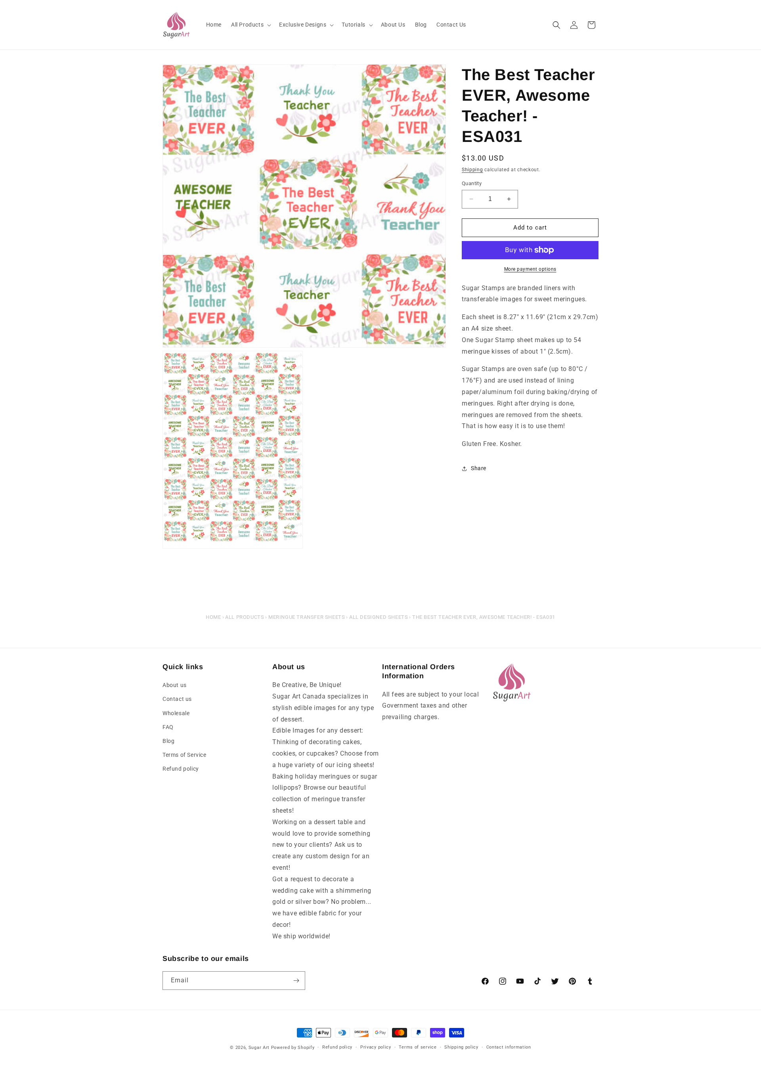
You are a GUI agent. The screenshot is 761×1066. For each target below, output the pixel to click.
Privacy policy (375, 1047)
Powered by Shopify (293, 1047)
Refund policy (181, 769)
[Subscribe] (296, 980)
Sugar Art (259, 1047)
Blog (168, 741)
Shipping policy (461, 1047)
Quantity (472, 183)
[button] (250, 24)
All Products (244, 617)
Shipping (472, 169)
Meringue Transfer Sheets (306, 617)
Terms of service (417, 1047)
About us (175, 685)
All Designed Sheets (378, 617)
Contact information (508, 1047)
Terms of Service (185, 755)
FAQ (168, 727)
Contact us (177, 699)
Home (213, 617)
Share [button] (478, 468)
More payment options (530, 269)
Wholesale (176, 713)
